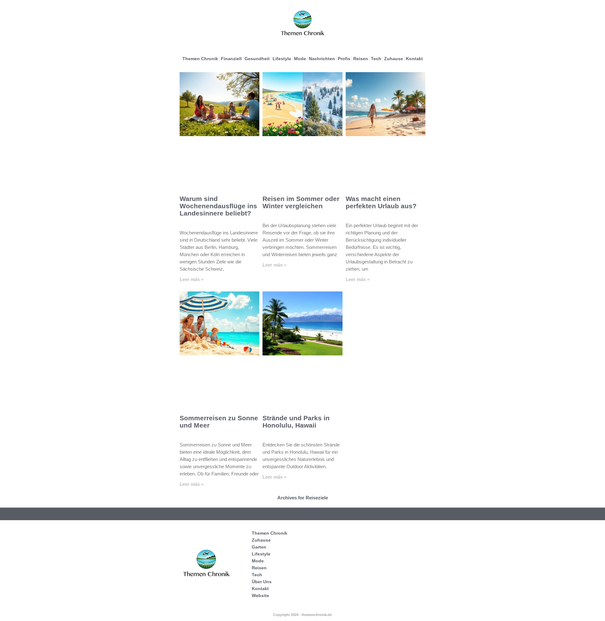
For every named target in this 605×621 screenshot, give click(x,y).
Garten (259, 546)
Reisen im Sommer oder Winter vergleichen (300, 202)
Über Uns (262, 581)
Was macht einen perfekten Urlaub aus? (381, 202)
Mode (300, 58)
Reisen (360, 58)
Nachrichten (322, 58)
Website (260, 595)
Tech (376, 58)
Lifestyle (282, 58)
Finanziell (231, 58)
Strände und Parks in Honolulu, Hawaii (296, 421)
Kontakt (414, 58)
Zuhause (393, 58)
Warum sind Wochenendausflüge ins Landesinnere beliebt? (218, 206)
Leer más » (192, 279)
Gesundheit (257, 58)
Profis (344, 58)
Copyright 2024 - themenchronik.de (302, 615)
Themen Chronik (200, 58)
